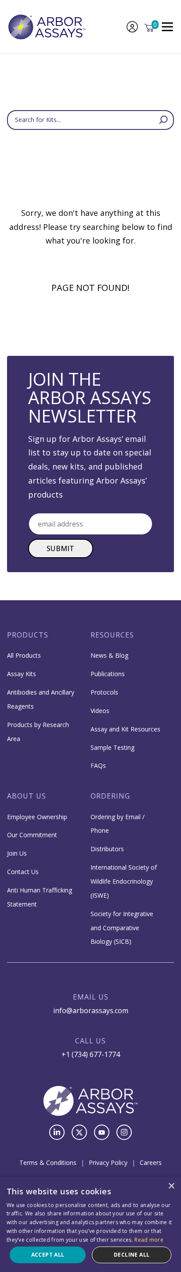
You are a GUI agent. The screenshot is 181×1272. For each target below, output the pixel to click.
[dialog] (90, 1224)
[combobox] (90, 120)
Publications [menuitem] (107, 674)
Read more (148, 1239)
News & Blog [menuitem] (109, 655)
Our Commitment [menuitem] (32, 835)
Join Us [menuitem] (17, 853)
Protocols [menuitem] (104, 692)
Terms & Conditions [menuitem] (47, 1162)
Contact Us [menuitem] (23, 871)
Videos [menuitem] (99, 710)
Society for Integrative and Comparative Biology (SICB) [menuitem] (121, 928)
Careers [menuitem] (151, 1162)
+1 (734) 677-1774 (91, 1054)
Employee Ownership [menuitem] (37, 817)
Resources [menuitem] (112, 635)
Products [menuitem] (27, 635)
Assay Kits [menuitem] (21, 674)
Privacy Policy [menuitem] (108, 1162)
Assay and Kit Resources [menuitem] (125, 729)
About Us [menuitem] (26, 796)
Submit (61, 548)
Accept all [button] (48, 1254)
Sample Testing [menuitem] (112, 747)
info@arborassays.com (90, 1010)
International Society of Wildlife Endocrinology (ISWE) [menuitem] (123, 881)
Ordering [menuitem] (110, 796)
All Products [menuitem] (24, 655)
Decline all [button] (131, 1254)
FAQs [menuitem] (98, 765)
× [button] (171, 1186)
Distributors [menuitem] (107, 849)
